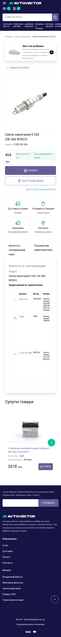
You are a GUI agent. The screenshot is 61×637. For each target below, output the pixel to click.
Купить (33, 170)
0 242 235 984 (25, 353)
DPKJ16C (23, 299)
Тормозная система (18, 25)
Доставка (8, 551)
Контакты (8, 563)
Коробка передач (49, 25)
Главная (9, 36)
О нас (5, 545)
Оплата (6, 557)
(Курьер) (18, 212)
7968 (21, 317)
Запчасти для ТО (7, 25)
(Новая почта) (43, 212)
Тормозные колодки (13, 600)
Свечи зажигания (22, 36)
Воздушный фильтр (13, 577)
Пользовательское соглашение (30, 624)
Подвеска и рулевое (40, 26)
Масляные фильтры (13, 582)
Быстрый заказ (32, 180)
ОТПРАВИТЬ (48, 503)
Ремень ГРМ (9, 594)
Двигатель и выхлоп (29, 25)
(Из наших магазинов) (18, 232)
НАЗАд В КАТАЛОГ (20, 67)
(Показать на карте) (43, 232)
